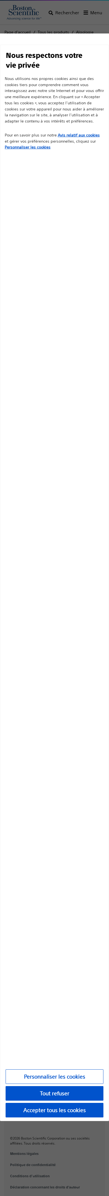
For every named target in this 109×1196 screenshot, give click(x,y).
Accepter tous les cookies (54, 1110)
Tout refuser (54, 1093)
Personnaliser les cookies (54, 1076)
